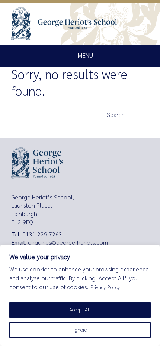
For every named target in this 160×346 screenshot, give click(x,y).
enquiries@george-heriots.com (68, 242)
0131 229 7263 (42, 234)
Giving (20, 129)
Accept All (80, 310)
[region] (80, 295)
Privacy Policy (105, 287)
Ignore (80, 330)
